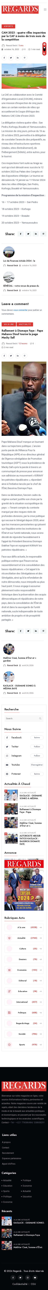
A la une (23, 792)
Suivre (37, 737)
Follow (37, 746)
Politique (27, 1180)
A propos (6, 1142)
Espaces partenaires (11, 1158)
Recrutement (8, 1153)
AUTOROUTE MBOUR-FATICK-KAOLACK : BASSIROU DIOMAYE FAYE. (30, 839)
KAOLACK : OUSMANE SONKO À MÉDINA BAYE (19, 687)
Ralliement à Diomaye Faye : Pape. (30, 811)
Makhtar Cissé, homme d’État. (28, 1247)
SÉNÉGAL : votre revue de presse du (21, 285)
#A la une (9, 324)
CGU (33, 1284)
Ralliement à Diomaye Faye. (27, 1235)
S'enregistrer (37, 764)
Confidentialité (19, 1284)
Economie (27, 1186)
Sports (6, 1191)
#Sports (8, 26)
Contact (5, 1147)
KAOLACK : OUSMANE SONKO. (29, 1222)
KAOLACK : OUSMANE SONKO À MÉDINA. (31, 797)
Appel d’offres (8, 1164)
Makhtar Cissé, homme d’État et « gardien (19, 659)
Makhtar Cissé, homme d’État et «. (31, 824)
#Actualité (25, 324)
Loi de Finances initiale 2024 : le (19, 260)
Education (7, 1186)
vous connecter (20, 310)
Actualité (31, 792)
